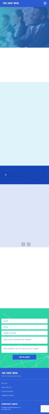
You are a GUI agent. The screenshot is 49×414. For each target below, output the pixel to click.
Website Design (7, 395)
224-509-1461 (6, 409)
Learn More (20, 241)
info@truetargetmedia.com (10, 407)
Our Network (7, 391)
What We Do (6, 387)
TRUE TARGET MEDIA (11, 3)
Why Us (4, 383)
